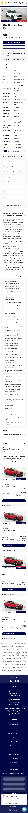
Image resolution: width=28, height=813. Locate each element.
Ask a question (10, 501)
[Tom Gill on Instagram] (17, 681)
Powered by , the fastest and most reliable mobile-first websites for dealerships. (14, 804)
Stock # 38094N (6, 617)
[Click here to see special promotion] (14, 6)
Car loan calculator (14, 750)
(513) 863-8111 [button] (15, 705)
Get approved (14, 746)
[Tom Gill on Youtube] (14, 681)
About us (14, 729)
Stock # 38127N (6, 573)
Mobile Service (14, 763)
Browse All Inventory (14, 42)
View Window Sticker (13, 151)
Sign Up (14, 793)
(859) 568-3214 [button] (15, 695)
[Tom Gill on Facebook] (10, 681)
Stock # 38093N (6, 528)
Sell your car (14, 741)
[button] (20, 2)
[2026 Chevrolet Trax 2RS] (14, 473)
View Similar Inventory (14, 47)
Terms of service (14, 754)
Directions (14, 737)
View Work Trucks (13, 733)
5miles (24, 488)
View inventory (14, 724)
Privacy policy (14, 758)
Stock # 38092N (6, 484)
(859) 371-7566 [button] (15, 714)
